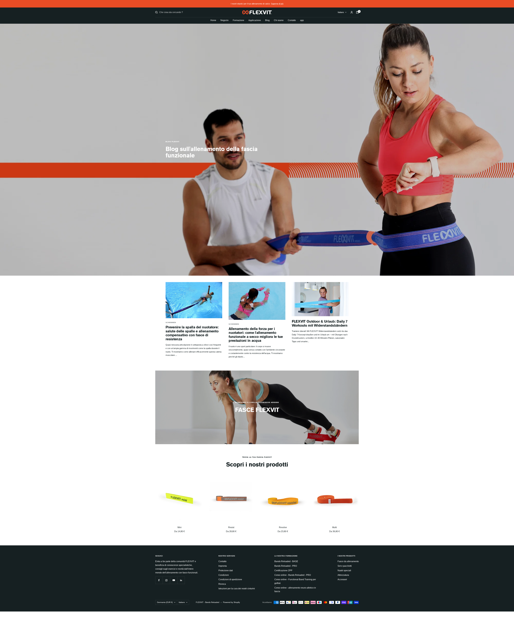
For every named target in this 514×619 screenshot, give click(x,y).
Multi (334, 527)
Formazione (238, 20)
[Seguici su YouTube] (173, 580)
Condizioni (223, 575)
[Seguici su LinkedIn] (181, 580)
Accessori (342, 579)
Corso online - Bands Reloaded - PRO (292, 575)
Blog (267, 20)
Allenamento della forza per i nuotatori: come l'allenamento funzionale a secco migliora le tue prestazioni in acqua (256, 335)
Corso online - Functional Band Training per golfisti (295, 581)
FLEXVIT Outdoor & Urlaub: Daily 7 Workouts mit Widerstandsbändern (320, 323)
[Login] (351, 12)
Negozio (224, 20)
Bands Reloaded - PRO (285, 566)
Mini (179, 527)
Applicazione (254, 20)
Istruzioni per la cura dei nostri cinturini (236, 588)
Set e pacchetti (345, 566)
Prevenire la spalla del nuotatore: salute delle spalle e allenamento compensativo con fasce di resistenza (192, 333)
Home (213, 20)
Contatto (292, 20)
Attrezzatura (343, 575)
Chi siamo (279, 20)
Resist (231, 527)
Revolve (283, 527)
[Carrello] (357, 12)
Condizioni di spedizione (230, 579)
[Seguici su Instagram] (166, 580)
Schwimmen (171, 322)
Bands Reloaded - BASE (286, 561)
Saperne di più (277, 4)
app (302, 20)
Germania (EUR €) (165, 602)
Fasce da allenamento (348, 561)
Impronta (222, 566)
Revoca (222, 584)
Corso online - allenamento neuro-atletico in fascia (295, 590)
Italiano (341, 12)
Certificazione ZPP (283, 570)
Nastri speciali (344, 570)
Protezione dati (225, 570)
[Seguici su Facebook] (159, 580)
